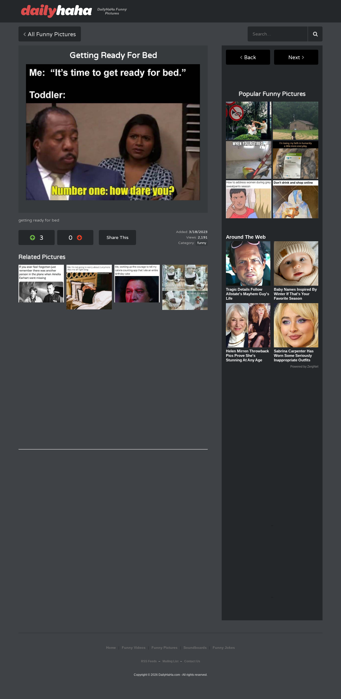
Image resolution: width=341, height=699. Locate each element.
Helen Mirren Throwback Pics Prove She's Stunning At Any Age (247, 355)
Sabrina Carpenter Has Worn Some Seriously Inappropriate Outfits (294, 355)
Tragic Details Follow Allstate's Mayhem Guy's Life (247, 293)
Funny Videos (134, 648)
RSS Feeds (149, 661)
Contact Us (192, 661)
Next (294, 58)
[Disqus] (113, 379)
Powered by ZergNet (304, 366)
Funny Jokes (224, 648)
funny (201, 243)
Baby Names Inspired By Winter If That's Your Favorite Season (295, 293)
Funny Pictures (164, 648)
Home (111, 648)
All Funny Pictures (52, 34)
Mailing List (170, 661)
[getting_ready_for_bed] (113, 132)
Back (250, 58)
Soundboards (195, 648)
